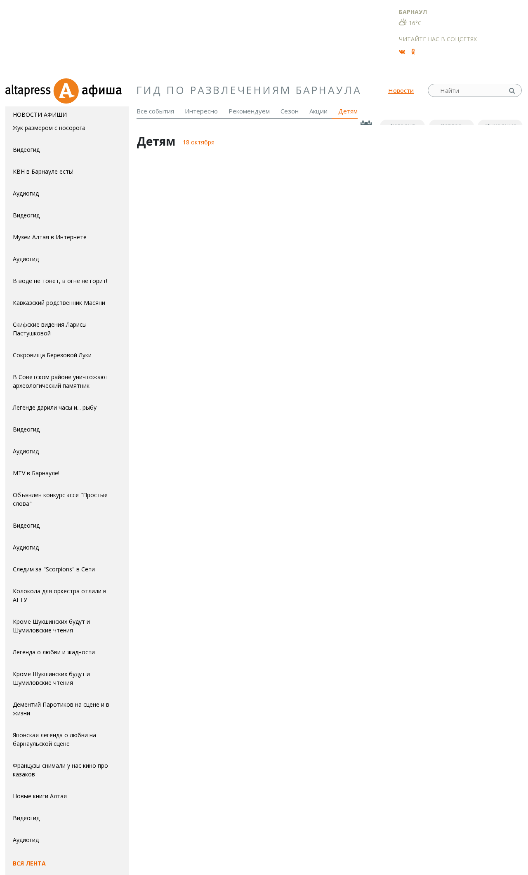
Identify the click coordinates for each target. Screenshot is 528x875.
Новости (401, 90)
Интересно (201, 111)
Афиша (91, 90)
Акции (318, 111)
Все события (155, 111)
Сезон (289, 111)
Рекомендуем (249, 111)
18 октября (198, 142)
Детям (348, 111)
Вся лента (29, 863)
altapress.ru (29, 90)
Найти (512, 90)
